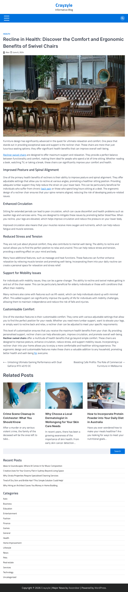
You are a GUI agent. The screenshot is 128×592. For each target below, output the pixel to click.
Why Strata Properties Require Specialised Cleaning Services (30, 475)
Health (6, 34)
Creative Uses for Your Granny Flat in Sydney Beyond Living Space (33, 470)
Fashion (6, 518)
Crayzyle (64, 5)
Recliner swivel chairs (14, 155)
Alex (7, 52)
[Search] (122, 18)
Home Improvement (12, 542)
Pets (5, 557)
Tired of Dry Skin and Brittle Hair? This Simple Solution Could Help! (33, 480)
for (35, 353)
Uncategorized (9, 577)
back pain (46, 188)
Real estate (8, 562)
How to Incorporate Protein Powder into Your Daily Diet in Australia (105, 418)
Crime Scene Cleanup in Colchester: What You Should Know (19, 418)
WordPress (100, 588)
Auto (5, 498)
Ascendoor (74, 588)
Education (7, 508)
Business (7, 503)
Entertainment (10, 513)
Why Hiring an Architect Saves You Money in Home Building (30, 485)
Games (6, 528)
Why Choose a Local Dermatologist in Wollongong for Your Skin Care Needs (62, 420)
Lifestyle (7, 547)
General (6, 533)
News (5, 552)
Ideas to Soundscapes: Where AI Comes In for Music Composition (32, 465)
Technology (8, 572)
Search (117, 451)
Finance (6, 523)
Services (7, 567)
